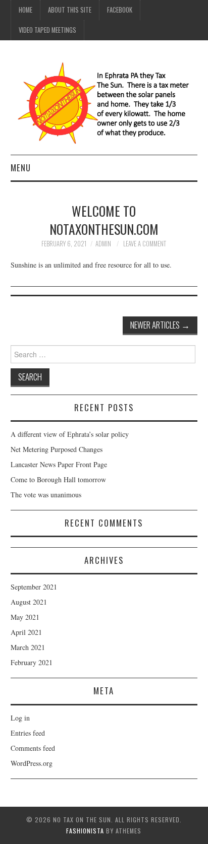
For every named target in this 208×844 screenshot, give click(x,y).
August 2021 (29, 602)
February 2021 (32, 662)
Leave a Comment (144, 243)
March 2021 (28, 647)
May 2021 (25, 617)
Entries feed (28, 733)
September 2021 (34, 587)
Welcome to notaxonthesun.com (104, 219)
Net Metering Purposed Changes (56, 449)
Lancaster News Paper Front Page (59, 464)
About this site (69, 10)
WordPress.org (32, 763)
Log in (20, 718)
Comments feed (33, 748)
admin (103, 243)
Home (25, 10)
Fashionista (85, 830)
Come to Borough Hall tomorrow (58, 479)
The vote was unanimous (46, 494)
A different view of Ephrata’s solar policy (70, 434)
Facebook (119, 10)
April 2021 (26, 632)
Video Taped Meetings (47, 30)
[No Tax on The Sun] (104, 101)
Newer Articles (160, 324)
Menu (21, 167)
